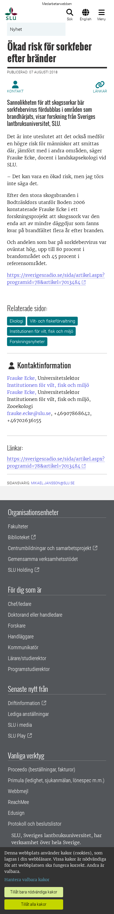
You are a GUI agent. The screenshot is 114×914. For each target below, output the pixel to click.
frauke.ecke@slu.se (29, 413)
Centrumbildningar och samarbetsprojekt (49, 548)
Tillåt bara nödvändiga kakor (33, 892)
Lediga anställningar (28, 714)
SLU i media (20, 725)
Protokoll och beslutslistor (34, 824)
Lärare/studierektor (27, 658)
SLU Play (17, 736)
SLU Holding (20, 570)
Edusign (16, 813)
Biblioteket (19, 537)
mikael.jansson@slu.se (53, 483)
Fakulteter (18, 526)
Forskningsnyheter (27, 341)
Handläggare (21, 636)
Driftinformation (24, 703)
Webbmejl (18, 791)
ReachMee (18, 802)
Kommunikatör (23, 647)
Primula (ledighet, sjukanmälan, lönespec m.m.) (56, 780)
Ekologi (16, 321)
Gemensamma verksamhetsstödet (43, 559)
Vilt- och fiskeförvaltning (52, 321)
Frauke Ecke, (21, 378)
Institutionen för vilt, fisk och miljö (41, 331)
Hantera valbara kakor (26, 879)
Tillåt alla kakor (33, 904)
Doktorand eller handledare (35, 615)
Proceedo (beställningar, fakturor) (41, 769)
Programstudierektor (29, 669)
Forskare (16, 626)
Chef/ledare (19, 604)
